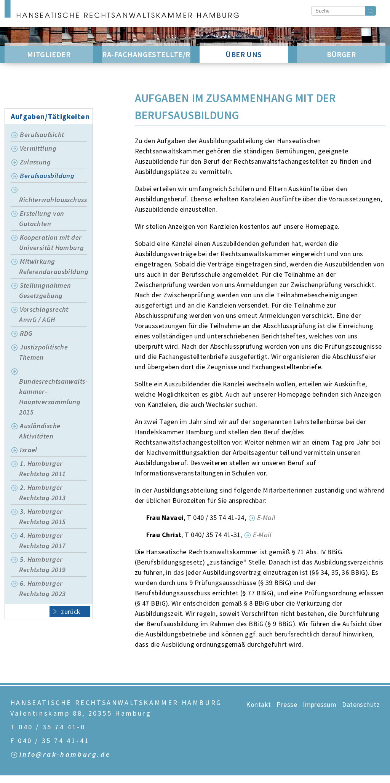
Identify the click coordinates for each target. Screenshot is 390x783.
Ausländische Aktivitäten (39, 430)
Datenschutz (361, 704)
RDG (26, 333)
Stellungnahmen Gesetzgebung (45, 290)
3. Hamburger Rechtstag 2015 (42, 516)
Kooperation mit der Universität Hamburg (51, 242)
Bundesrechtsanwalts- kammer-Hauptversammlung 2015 (53, 396)
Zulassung (35, 162)
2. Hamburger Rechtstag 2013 (42, 492)
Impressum (319, 704)
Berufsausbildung (47, 175)
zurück (71, 611)
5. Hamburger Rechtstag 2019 (42, 564)
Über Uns (243, 54)
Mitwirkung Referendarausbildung (53, 266)
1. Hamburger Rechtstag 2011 (42, 468)
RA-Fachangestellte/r (146, 54)
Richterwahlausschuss (53, 199)
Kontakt (258, 704)
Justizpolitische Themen (43, 352)
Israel (28, 449)
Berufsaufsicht (42, 134)
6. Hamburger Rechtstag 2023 (42, 588)
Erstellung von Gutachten (41, 218)
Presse (287, 704)
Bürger (341, 54)
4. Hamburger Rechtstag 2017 (42, 540)
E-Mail (266, 517)
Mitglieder (49, 54)
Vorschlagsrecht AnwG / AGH (44, 314)
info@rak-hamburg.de (64, 754)
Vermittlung (38, 148)
